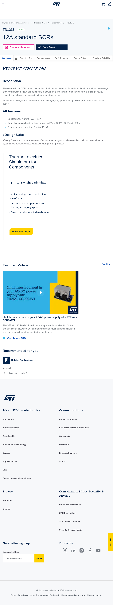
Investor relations (11, 428)
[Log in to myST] (110, 4)
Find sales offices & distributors (74, 428)
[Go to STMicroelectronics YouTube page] (98, 551)
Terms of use (17, 595)
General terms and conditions (17, 478)
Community (64, 436)
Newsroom (64, 444)
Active (21, 29)
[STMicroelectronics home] (56, 4)
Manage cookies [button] (94, 595)
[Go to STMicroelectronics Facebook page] (90, 551)
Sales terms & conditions (36, 595)
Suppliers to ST (10, 461)
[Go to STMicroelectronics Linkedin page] (73, 551)
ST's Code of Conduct (69, 521)
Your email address (11, 552)
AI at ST (63, 461)
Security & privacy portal (70, 530)
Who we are (8, 419)
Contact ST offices (68, 419)
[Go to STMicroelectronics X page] (65, 551)
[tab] (6, 58)
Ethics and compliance (70, 504)
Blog (5, 470)
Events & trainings (68, 453)
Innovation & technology (14, 444)
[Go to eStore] (104, 4)
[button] (3, 4)
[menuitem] (25, 373)
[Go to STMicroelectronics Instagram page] (81, 551)
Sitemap (6, 509)
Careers (6, 453)
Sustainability (9, 436)
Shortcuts (7, 500)
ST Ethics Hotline (67, 513)
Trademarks (55, 595)
